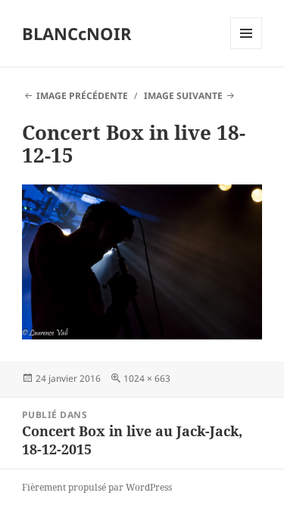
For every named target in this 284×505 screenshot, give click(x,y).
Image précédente (82, 95)
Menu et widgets (246, 48)
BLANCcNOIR (77, 33)
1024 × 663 (146, 378)
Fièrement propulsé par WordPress (97, 487)
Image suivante (183, 95)
